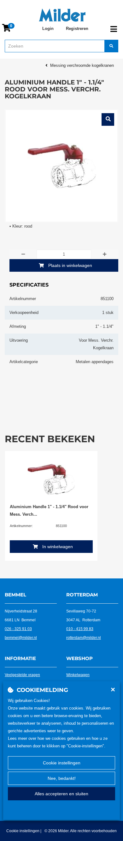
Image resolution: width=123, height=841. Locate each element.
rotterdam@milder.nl (83, 637)
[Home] (62, 15)
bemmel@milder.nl (21, 637)
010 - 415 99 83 (79, 629)
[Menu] (113, 29)
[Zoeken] (111, 46)
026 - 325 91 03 (18, 629)
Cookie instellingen (61, 762)
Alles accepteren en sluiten (61, 793)
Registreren (77, 28)
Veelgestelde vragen (22, 675)
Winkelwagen (78, 675)
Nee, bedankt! (62, 778)
